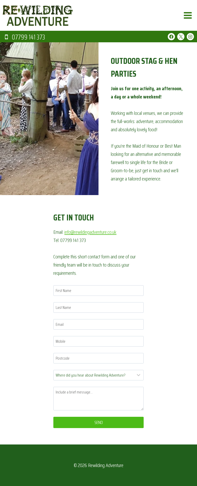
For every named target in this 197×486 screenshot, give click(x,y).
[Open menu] (187, 15)
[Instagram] (190, 37)
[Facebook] (171, 37)
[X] (181, 37)
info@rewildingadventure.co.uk (90, 232)
